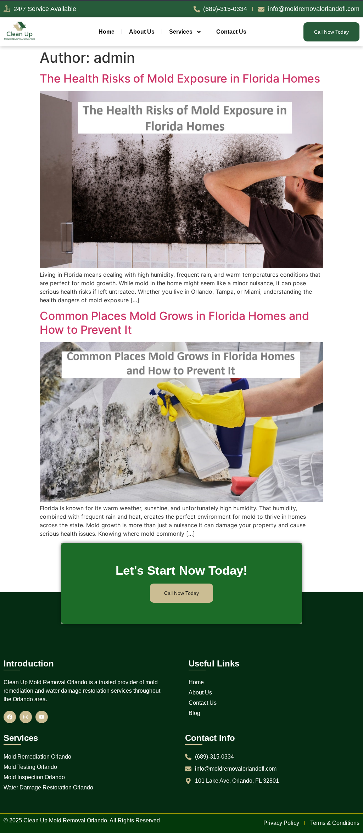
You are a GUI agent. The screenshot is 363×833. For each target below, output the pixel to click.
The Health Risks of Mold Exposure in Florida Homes (180, 78)
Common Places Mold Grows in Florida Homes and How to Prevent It (174, 322)
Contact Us (231, 32)
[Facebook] (10, 717)
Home (107, 32)
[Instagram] (25, 717)
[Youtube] (41, 717)
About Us (142, 32)
